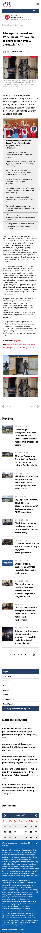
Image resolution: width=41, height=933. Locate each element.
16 (26, 837)
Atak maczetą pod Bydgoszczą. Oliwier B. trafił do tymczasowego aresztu (18, 747)
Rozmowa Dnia (8, 699)
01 (20, 826)
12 (5, 837)
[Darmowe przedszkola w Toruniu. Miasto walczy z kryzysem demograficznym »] (7, 546)
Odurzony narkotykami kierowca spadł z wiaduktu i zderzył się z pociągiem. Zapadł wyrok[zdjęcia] (26, 637)
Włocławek (31, 345)
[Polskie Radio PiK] (7, 4)
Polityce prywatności (31, 876)
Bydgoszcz (17, 341)
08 (20, 832)
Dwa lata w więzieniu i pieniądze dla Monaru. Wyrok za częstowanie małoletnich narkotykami (26, 613)
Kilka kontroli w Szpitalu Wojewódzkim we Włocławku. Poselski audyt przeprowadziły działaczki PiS (26, 482)
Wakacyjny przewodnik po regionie (16, 709)
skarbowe (31, 347)
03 (31, 826)
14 (15, 837)
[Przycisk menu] (38, 4)
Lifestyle (6, 690)
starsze (8, 406)
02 (26, 826)
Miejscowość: (8, 341)
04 (36, 826)
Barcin (23, 345)
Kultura (6, 681)
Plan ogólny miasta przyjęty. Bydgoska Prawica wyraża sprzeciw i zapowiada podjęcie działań (25, 590)
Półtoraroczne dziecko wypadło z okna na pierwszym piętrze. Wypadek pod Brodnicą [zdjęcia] (20, 759)
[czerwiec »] (36, 815)
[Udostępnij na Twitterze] (9, 52)
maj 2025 (20, 815)
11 (36, 832)
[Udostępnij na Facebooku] (5, 52)
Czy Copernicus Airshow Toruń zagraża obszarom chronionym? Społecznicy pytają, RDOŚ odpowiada (26, 505)
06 (10, 832)
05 (5, 832)
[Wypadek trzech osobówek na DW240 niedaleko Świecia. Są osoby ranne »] (7, 567)
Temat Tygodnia (9, 704)
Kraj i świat (7, 676)
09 (26, 832)
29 (10, 826)
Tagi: (5, 345)
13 (10, 837)
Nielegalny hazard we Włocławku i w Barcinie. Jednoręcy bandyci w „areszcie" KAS (19, 38)
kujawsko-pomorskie (10, 347)
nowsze (32, 406)
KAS (20, 347)
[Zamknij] (36, 843)
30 (15, 826)
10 (31, 832)
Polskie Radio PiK (9, 25)
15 (20, 837)
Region (20, 25)
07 (15, 832)
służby (25, 347)
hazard (9, 345)
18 (36, 837)
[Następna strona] (34, 654)
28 (5, 826)
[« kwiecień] (5, 815)
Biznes (5, 695)
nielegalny (17, 345)
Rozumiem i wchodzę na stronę (13, 930)
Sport (5, 685)
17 (31, 837)
